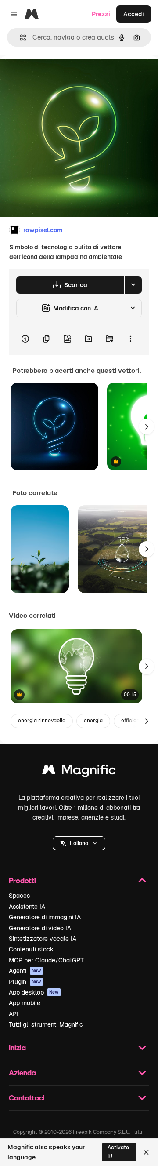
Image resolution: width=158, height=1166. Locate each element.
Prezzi (101, 14)
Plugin (25, 982)
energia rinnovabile (41, 720)
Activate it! (118, 1151)
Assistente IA (27, 907)
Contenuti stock (31, 949)
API (13, 1014)
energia (93, 720)
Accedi (133, 14)
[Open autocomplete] (19, 37)
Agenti (25, 971)
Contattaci (27, 1097)
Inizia (17, 1047)
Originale (58, 75)
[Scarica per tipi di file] (133, 285)
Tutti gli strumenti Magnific (46, 1024)
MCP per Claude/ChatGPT (46, 960)
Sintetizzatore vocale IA (42, 939)
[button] (79, 843)
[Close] (146, 1152)
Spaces (19, 896)
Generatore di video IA (40, 928)
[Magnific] (79, 772)
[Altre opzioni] (130, 339)
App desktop (34, 992)
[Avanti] (146, 426)
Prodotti (22, 880)
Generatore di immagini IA (45, 917)
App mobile (24, 1003)
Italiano (79, 843)
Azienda (22, 1072)
